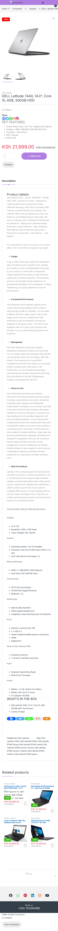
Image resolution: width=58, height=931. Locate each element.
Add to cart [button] (25, 803)
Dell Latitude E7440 (28, 741)
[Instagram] (17, 118)
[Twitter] (7, 118)
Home (4, 8)
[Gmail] (37, 718)
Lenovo (13, 818)
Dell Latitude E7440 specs (26, 754)
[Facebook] (3, 118)
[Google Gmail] (14, 118)
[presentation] (55, 876)
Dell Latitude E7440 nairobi (30, 744)
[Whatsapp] (10, 118)
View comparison (11, 924)
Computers (17, 8)
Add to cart (35, 156)
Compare (7, 110)
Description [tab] (9, 181)
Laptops (32, 8)
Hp (5, 784)
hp (8, 784)
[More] (46, 718)
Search (43, 2)
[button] (53, 18)
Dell (3, 93)
